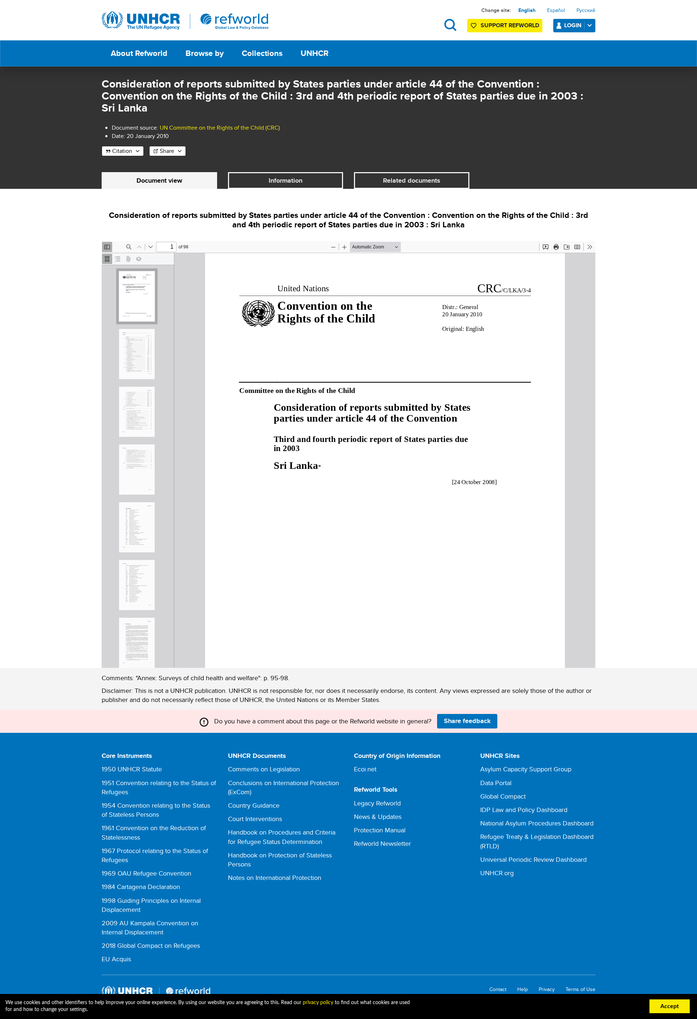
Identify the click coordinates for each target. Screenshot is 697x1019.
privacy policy (318, 1002)
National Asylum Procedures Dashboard (537, 823)
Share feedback (467, 721)
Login (573, 25)
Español (556, 10)
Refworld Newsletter (382, 843)
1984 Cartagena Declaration (141, 886)
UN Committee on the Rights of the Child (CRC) (220, 127)
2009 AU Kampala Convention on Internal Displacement (150, 927)
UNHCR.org (497, 872)
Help (522, 989)
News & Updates (378, 816)
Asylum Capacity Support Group (525, 769)
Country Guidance (254, 805)
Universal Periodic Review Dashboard (533, 859)
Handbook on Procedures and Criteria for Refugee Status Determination (281, 837)
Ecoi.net (365, 769)
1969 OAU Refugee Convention (146, 873)
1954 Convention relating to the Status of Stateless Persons (156, 810)
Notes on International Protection (274, 877)
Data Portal (495, 782)
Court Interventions (255, 818)
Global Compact (503, 796)
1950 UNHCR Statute (132, 769)
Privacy (547, 989)
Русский (585, 10)
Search (450, 25)
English (526, 10)
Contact (497, 989)
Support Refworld (510, 25)
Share (167, 151)
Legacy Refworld (377, 803)
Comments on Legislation (264, 769)
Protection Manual (379, 830)
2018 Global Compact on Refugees (151, 945)
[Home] (185, 20)
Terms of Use (580, 989)
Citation (122, 151)
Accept (669, 1006)
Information (285, 180)
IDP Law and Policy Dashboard (523, 809)
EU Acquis (116, 958)
